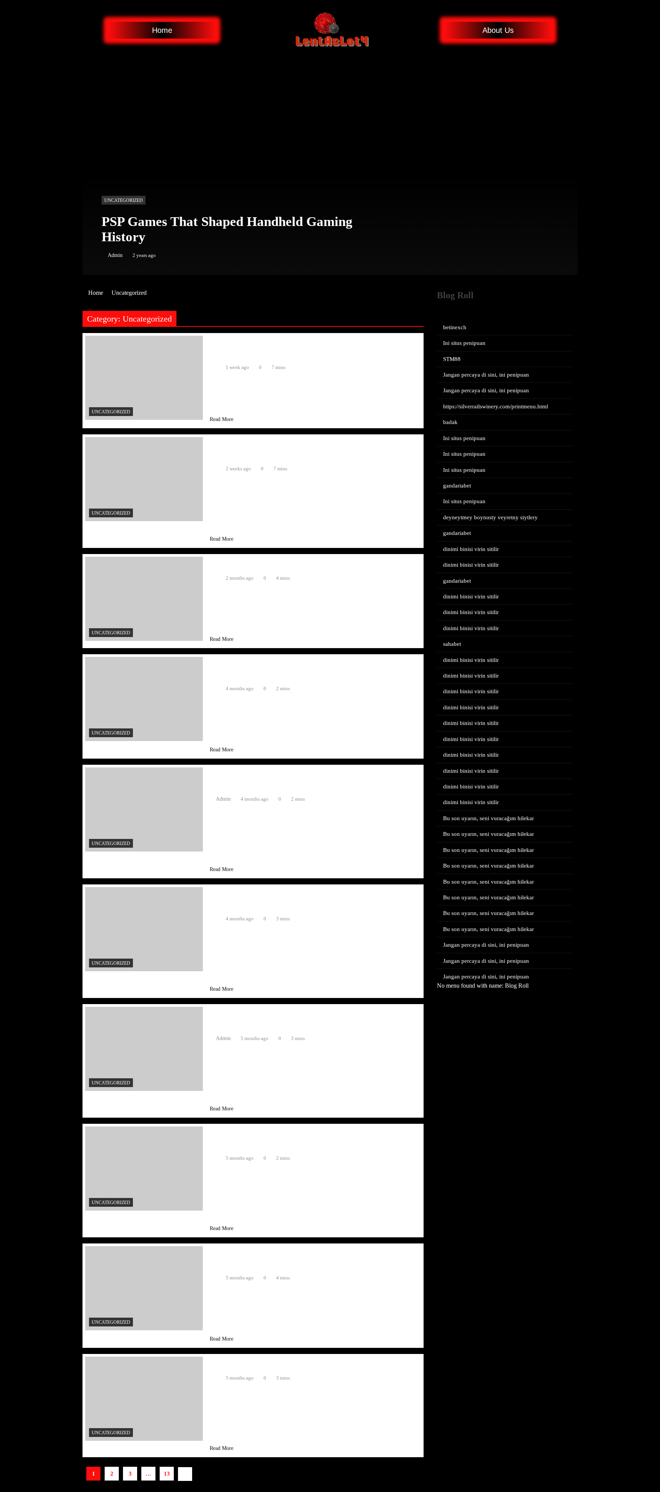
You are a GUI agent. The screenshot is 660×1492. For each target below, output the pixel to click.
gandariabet (457, 486)
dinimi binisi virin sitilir (471, 549)
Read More (221, 419)
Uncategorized (123, 200)
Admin (115, 255)
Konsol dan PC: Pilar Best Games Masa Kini (286, 1363)
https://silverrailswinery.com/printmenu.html (495, 406)
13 (167, 1474)
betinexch (454, 327)
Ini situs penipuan (464, 343)
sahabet (452, 644)
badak (450, 422)
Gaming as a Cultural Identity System (274, 564)
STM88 (452, 359)
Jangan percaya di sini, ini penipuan (486, 375)
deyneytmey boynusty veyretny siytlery (490, 517)
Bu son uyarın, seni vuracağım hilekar (488, 818)
